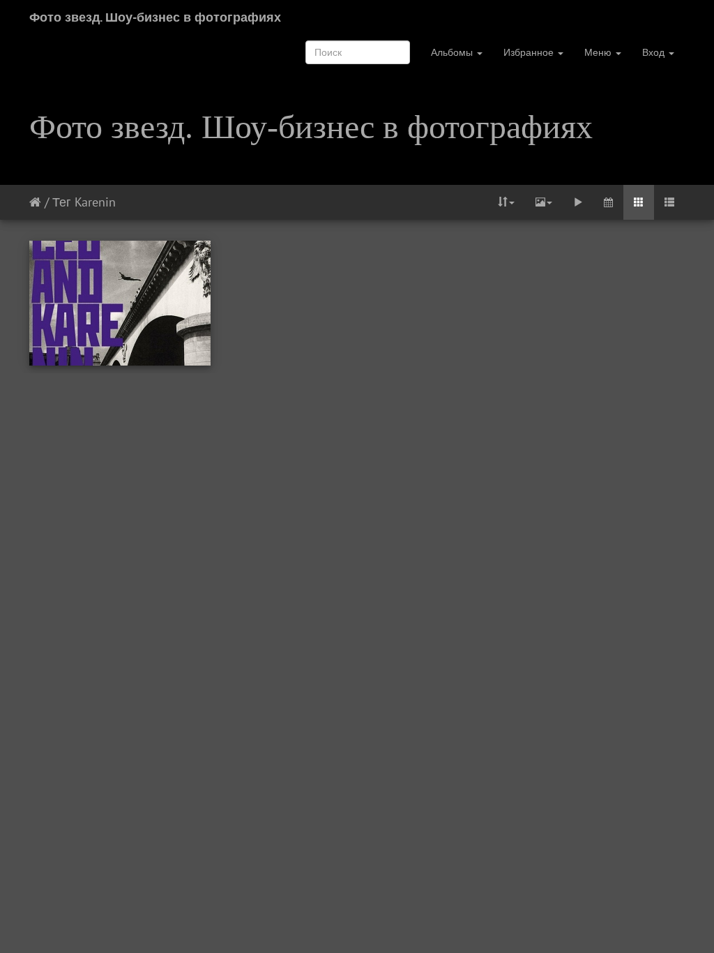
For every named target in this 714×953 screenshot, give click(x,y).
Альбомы (453, 52)
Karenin (95, 202)
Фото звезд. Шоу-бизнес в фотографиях (155, 17)
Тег (61, 202)
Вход (654, 52)
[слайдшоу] (578, 202)
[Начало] (35, 202)
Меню (599, 52)
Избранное (529, 52)
